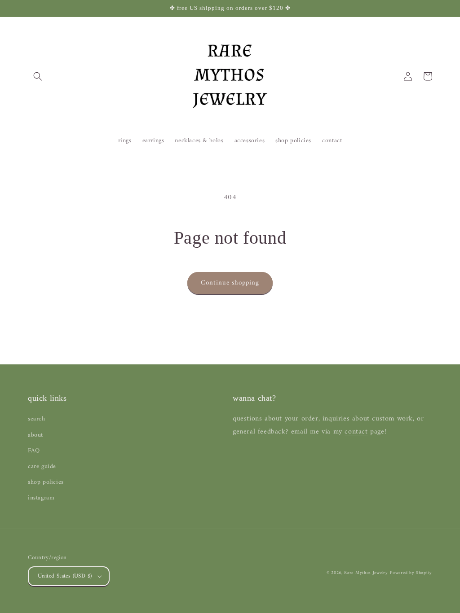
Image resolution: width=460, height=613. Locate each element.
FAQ (34, 450)
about (35, 435)
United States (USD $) (65, 576)
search (36, 419)
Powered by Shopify (411, 573)
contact (356, 431)
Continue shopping (230, 283)
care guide (42, 466)
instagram (41, 498)
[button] (38, 76)
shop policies (46, 482)
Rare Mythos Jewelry (366, 573)
